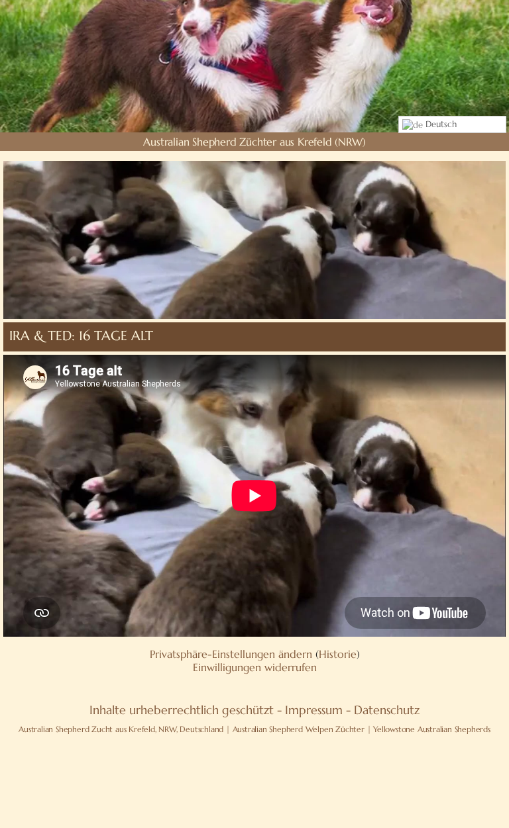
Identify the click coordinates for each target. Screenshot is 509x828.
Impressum (314, 709)
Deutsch (440, 124)
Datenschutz (387, 709)
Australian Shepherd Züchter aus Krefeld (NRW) (254, 141)
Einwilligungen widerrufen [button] (255, 667)
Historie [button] (338, 654)
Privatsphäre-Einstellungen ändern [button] (231, 654)
